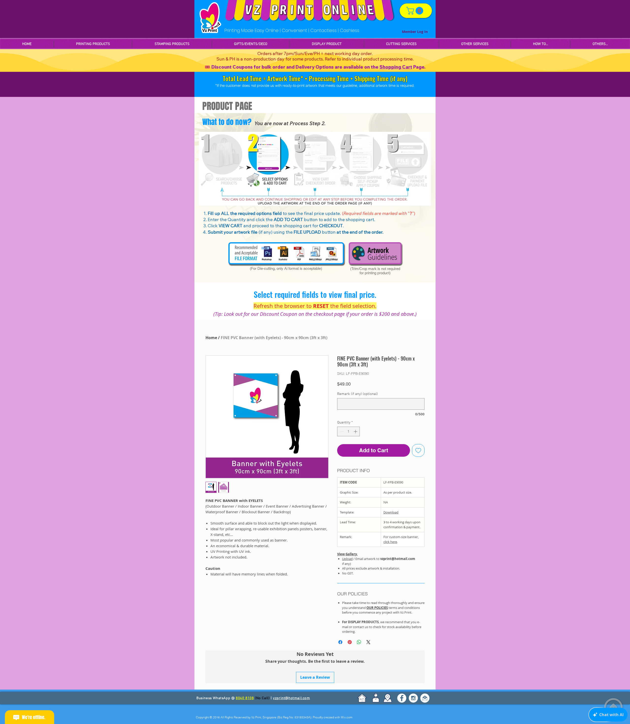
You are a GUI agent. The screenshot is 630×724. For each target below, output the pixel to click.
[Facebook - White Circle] (401, 698)
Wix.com (346, 717)
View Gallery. (347, 554)
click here (390, 542)
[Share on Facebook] (340, 642)
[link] (415, 11)
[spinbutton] (349, 431)
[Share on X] (368, 642)
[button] (172, 44)
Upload (347, 559)
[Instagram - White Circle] (413, 698)
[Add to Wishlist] (418, 450)
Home (211, 337)
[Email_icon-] (424, 698)
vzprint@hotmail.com (291, 698)
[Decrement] (341, 431)
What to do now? (227, 122)
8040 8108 (245, 698)
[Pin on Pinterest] (350, 642)
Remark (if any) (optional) (357, 394)
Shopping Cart (395, 67)
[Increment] (356, 431)
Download (390, 512)
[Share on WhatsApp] (359, 642)
